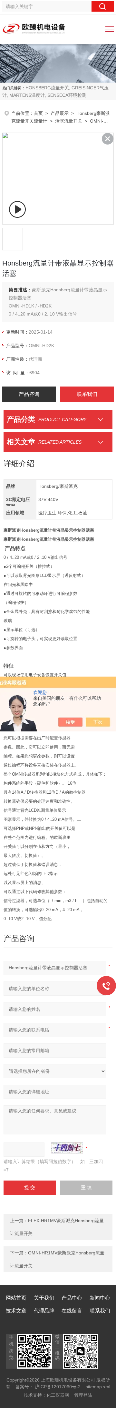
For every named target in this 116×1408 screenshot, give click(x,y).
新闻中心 (100, 1298)
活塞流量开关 (68, 121)
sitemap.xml (98, 1386)
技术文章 (16, 1310)
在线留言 (72, 1310)
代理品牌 (44, 1310)
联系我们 (87, 394)
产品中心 (72, 1298)
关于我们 (44, 1298)
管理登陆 (83, 1395)
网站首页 (16, 1298)
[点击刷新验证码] (67, 1147)
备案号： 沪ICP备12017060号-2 (48, 1386)
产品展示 (60, 113)
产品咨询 (29, 394)
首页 (38, 113)
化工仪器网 (57, 1395)
